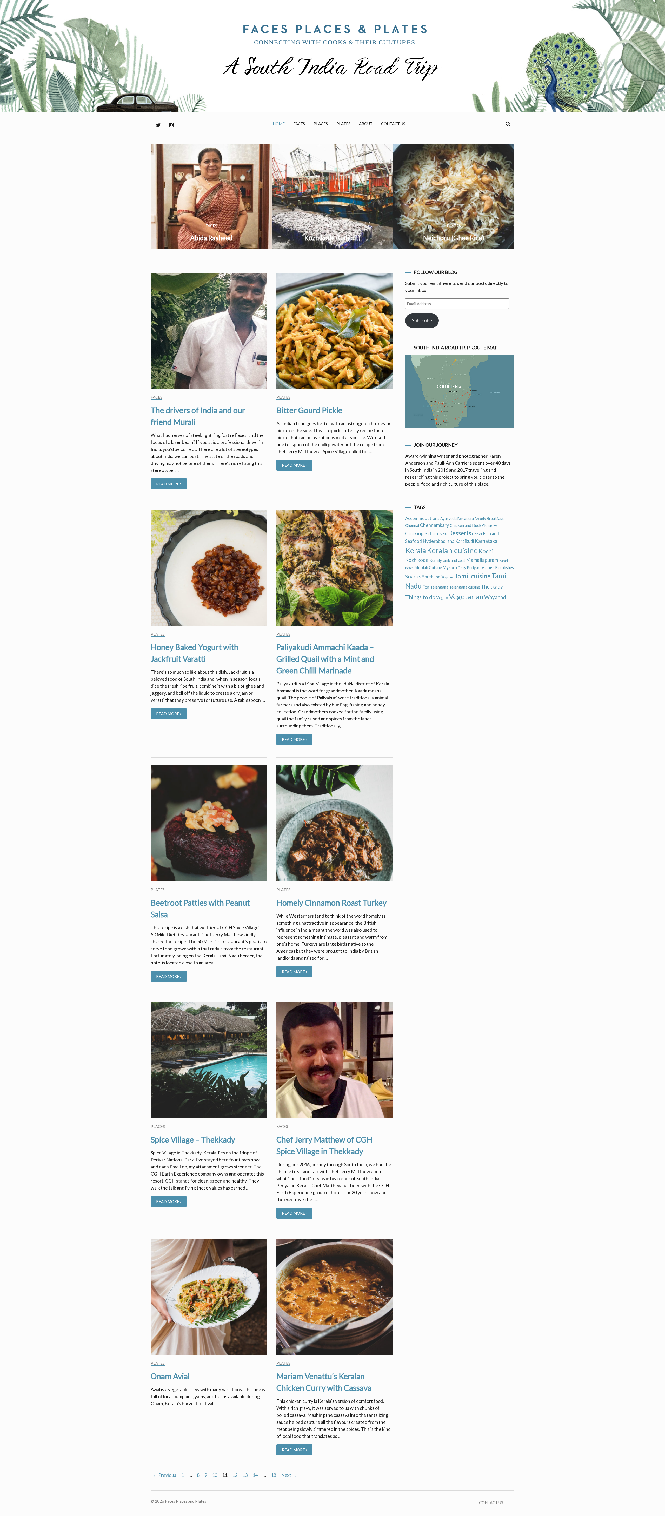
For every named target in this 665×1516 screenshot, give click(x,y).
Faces (299, 123)
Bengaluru (465, 518)
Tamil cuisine (472, 576)
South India (433, 576)
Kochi (485, 551)
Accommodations (422, 518)
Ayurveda (448, 518)
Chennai (412, 525)
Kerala (415, 550)
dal (445, 534)
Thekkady (492, 587)
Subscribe (422, 320)
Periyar (473, 567)
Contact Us (393, 123)
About (366, 123)
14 (255, 1475)
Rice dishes (504, 567)
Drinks (477, 534)
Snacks (413, 576)
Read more (171, 485)
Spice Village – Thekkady (193, 1139)
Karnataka (486, 541)
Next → (289, 1475)
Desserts (459, 533)
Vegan (442, 597)
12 (234, 1475)
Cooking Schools (423, 533)
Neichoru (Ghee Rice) (453, 238)
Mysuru (450, 567)
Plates (343, 123)
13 (245, 1475)
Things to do (420, 597)
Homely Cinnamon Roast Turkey (331, 902)
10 (214, 1475)
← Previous (164, 1475)
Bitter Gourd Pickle (309, 410)
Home (279, 123)
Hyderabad (434, 541)
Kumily (435, 560)
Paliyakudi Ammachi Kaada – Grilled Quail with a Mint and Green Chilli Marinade (325, 658)
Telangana (439, 586)
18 (273, 1475)
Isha (450, 541)
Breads (480, 518)
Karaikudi (464, 541)
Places (321, 123)
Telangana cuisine (464, 586)
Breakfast (495, 518)
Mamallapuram (482, 560)
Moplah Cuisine (428, 567)
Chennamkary (434, 525)
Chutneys (490, 525)
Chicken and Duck (465, 525)
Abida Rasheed (211, 238)
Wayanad (495, 597)
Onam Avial (170, 1376)
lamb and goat (454, 560)
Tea (425, 587)
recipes (487, 567)
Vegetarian (466, 596)
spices (449, 577)
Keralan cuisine (452, 550)
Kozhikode (417, 560)
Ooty (462, 567)
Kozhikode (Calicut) (332, 238)
